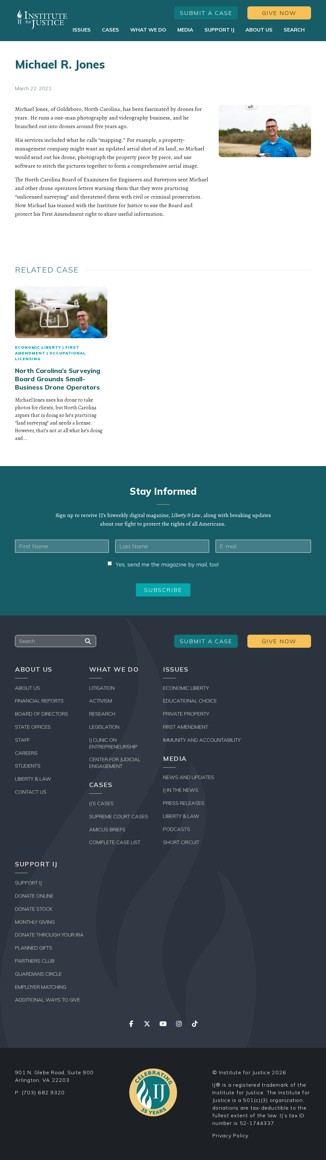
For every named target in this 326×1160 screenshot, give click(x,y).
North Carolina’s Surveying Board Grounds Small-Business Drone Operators (57, 379)
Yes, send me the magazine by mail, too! (167, 564)
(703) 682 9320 (43, 1092)
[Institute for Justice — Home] (41, 19)
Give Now (279, 13)
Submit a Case (206, 13)
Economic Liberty (38, 347)
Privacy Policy (230, 1135)
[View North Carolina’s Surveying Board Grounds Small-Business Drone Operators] (61, 312)
